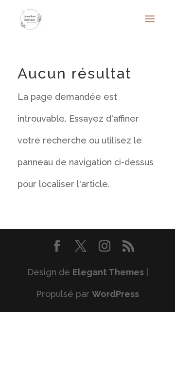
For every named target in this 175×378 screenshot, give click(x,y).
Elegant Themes (108, 272)
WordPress (115, 294)
